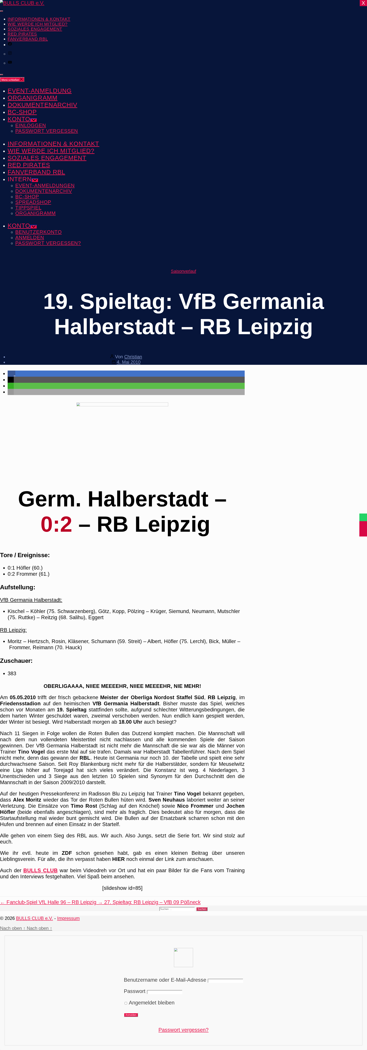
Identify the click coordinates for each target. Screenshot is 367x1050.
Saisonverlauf (183, 271)
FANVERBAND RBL (28, 39)
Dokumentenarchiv (42, 104)
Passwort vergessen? (183, 1030)
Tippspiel (28, 207)
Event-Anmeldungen (45, 185)
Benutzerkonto (38, 232)
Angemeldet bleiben (151, 1003)
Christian (133, 356)
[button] (11, 373)
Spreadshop (33, 202)
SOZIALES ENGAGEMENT (35, 29)
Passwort (134, 991)
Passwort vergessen (46, 131)
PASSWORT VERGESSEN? (48, 243)
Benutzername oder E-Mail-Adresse (165, 980)
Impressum (68, 918)
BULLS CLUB (40, 870)
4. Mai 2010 (128, 362)
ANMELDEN (29, 237)
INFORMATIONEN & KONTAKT (39, 19)
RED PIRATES (22, 34)
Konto (19, 119)
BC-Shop (22, 112)
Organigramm (33, 97)
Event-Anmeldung (40, 90)
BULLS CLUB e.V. (34, 918)
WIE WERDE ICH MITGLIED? (37, 24)
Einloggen (30, 125)
